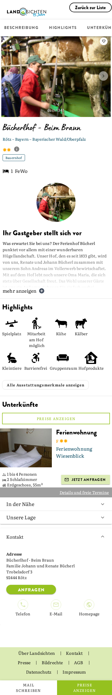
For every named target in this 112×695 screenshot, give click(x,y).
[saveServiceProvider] (104, 41)
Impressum (74, 672)
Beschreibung (21, 28)
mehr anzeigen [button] (19, 290)
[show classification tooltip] (19, 149)
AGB (79, 662)
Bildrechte (53, 662)
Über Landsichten (37, 653)
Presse (24, 662)
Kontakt (14, 536)
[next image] (103, 76)
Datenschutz (39, 672)
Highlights (63, 28)
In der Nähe (20, 504)
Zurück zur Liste (90, 7)
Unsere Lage (21, 517)
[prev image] (8, 76)
